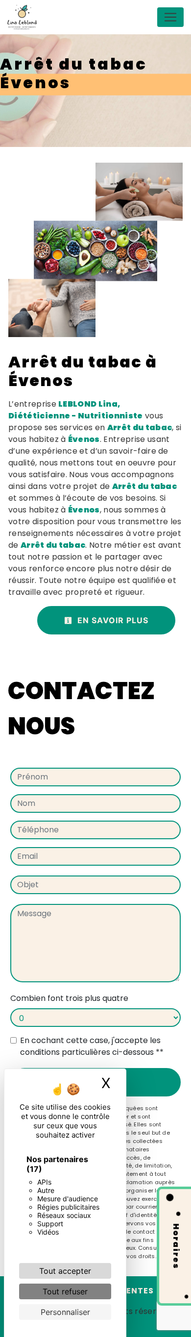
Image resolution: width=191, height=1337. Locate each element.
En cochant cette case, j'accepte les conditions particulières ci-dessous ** (92, 1046)
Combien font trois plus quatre (69, 998)
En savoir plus (111, 620)
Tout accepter (65, 1271)
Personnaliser (65, 1312)
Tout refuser (65, 1291)
